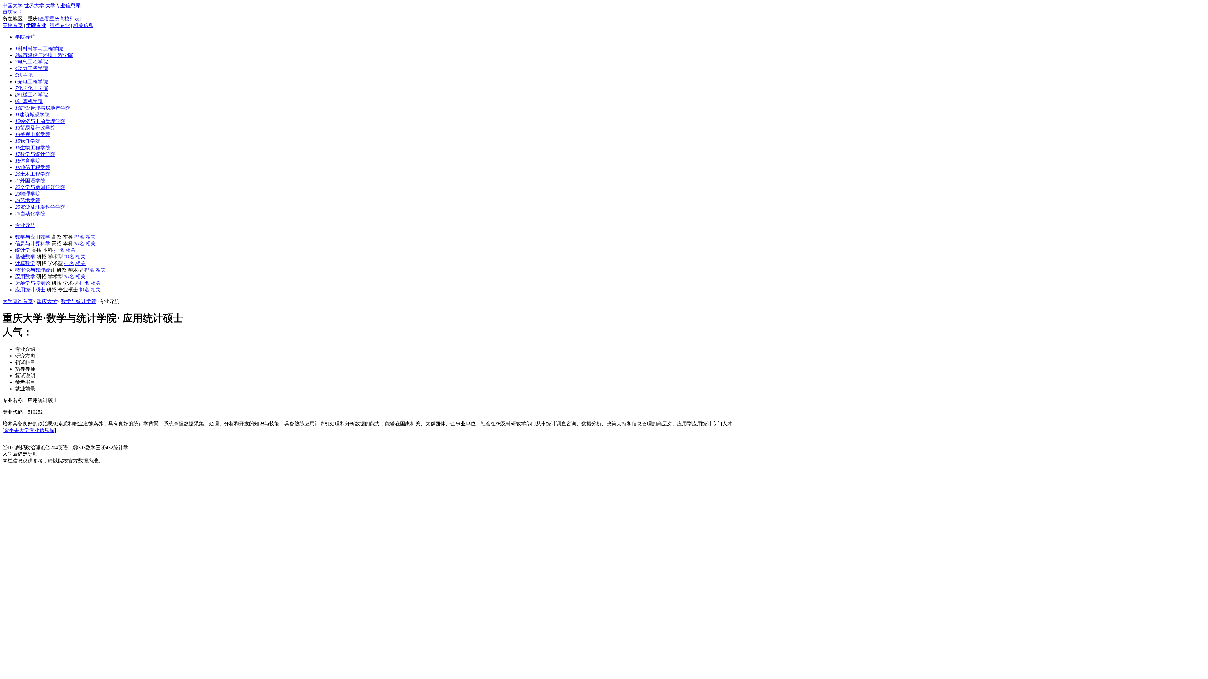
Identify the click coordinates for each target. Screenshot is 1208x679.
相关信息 (83, 25)
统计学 (22, 250)
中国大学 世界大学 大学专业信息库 (42, 5)
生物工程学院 (32, 147)
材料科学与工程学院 (39, 48)
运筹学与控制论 (32, 283)
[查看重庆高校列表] (59, 18)
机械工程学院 (31, 94)
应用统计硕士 (30, 289)
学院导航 (25, 37)
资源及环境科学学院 (40, 207)
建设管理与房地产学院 (42, 108)
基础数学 (25, 256)
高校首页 (13, 25)
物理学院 (27, 193)
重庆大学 (13, 12)
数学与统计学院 (35, 154)
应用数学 (25, 276)
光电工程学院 (31, 81)
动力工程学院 (31, 68)
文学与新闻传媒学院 (40, 187)
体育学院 (27, 160)
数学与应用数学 (32, 237)
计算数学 (25, 263)
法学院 (24, 75)
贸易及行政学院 (35, 127)
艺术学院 (27, 200)
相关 (91, 237)
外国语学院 (30, 180)
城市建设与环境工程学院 (44, 55)
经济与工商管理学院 (40, 121)
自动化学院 (30, 213)
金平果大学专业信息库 (29, 430)
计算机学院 (29, 101)
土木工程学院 (32, 174)
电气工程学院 (31, 61)
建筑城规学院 (32, 114)
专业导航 (25, 225)
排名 (79, 237)
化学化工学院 (31, 88)
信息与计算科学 (32, 243)
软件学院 (27, 141)
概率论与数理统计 (35, 270)
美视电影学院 (32, 134)
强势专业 (60, 25)
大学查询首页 (18, 301)
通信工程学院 (32, 167)
